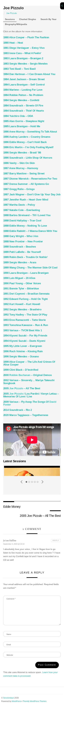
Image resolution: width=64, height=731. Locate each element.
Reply (56, 540)
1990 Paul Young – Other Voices (22, 283)
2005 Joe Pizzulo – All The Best (40, 515)
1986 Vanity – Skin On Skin (19, 163)
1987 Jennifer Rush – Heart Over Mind (25, 199)
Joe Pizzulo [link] (16, 388)
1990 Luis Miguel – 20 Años (19, 278)
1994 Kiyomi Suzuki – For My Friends (25, 335)
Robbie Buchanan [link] (19, 375)
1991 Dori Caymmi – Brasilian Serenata (26, 293)
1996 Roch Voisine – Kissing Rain (23, 351)
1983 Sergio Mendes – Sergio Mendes (25, 63)
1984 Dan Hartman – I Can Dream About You (29, 74)
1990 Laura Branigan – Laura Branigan (26, 272)
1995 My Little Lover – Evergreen (22, 346)
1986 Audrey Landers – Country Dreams (26, 136)
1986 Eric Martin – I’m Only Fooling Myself (28, 147)
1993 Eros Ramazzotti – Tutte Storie (24, 319)
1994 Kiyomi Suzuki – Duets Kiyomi (24, 340)
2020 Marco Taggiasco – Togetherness (25, 415)
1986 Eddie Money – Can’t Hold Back (25, 142)
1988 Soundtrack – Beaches (19, 246)
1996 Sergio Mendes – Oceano (21, 356)
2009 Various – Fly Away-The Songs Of (29, 403)
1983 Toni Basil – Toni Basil (19, 68)
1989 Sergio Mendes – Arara (19, 262)
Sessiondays (8, 698)
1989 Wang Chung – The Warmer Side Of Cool (30, 267)
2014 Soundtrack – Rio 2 (17, 409)
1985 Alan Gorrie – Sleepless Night (23, 121)
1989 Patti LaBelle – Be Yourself (22, 251)
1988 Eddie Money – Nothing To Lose (25, 225)
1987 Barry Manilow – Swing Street (24, 173)
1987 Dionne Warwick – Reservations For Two (30, 178)
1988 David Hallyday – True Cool (22, 220)
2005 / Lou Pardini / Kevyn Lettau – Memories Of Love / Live (31, 395)
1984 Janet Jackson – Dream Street (24, 79)
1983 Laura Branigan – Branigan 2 (23, 58)
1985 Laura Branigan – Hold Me (21, 126)
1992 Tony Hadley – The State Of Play (25, 314)
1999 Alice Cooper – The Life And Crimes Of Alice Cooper (29, 363)
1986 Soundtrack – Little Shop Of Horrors (27, 157)
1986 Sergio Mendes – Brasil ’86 (22, 152)
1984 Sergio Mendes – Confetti (21, 100)
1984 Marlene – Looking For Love (22, 89)
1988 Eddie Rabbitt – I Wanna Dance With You (30, 231)
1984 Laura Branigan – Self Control (24, 84)
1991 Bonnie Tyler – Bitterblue (21, 288)
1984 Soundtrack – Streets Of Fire (23, 105)
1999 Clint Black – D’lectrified (20, 369)
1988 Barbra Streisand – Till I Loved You (27, 215)
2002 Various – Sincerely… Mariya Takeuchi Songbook (29, 382)
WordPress (16, 701)
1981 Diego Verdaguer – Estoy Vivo (24, 47)
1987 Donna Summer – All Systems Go (26, 184)
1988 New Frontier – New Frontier (23, 241)
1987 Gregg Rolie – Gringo (19, 189)
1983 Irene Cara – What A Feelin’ (22, 53)
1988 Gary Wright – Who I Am (20, 236)
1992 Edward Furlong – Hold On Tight (25, 299)
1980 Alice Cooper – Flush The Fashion (26, 37)
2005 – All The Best (21, 388)
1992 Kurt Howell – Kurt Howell (21, 304)
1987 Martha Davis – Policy (19, 204)
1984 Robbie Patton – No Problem (23, 95)
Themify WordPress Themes (34, 701)
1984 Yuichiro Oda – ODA (18, 116)
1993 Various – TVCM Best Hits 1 (22, 330)
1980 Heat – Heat (13, 42)
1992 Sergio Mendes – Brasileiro (22, 309)
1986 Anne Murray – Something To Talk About (30, 131)
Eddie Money (11, 506)
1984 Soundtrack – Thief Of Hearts (23, 110)
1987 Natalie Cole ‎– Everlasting (21, 210)
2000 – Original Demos (27, 375)
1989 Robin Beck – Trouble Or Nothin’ (25, 257)
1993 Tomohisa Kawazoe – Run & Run (25, 325)
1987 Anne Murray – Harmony (20, 168)
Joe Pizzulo (13, 8)
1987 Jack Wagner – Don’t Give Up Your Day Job (31, 194)
